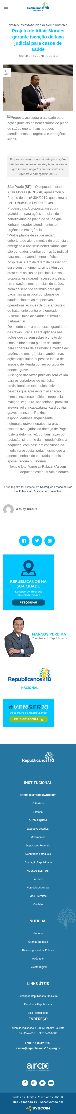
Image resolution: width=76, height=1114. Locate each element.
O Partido (38, 803)
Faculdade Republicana (38, 1004)
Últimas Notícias (38, 941)
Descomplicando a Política (38, 950)
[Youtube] (50, 540)
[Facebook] (25, 540)
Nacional (38, 933)
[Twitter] (38, 540)
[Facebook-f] (25, 1083)
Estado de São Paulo (39, 25)
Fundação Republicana (38, 862)
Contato (38, 904)
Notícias (61, 25)
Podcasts (38, 958)
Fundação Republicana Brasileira (38, 996)
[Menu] (5, 7)
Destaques (16, 25)
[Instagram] (34, 1083)
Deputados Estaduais (38, 853)
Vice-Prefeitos (38, 896)
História (38, 811)
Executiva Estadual (38, 828)
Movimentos (38, 837)
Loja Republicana (38, 1012)
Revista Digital (38, 967)
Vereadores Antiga (38, 887)
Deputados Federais (38, 845)
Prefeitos (38, 879)
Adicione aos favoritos (47, 491)
